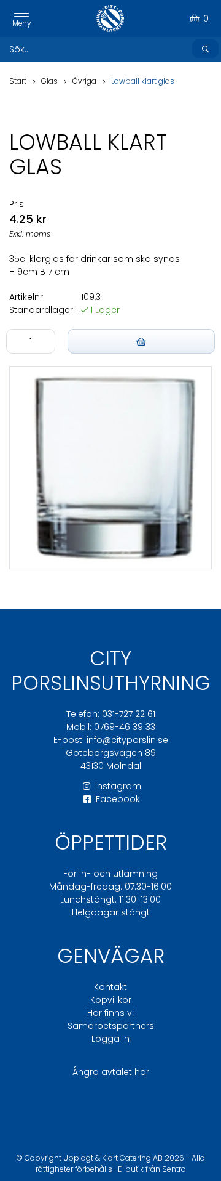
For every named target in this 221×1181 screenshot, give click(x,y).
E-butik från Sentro (152, 1169)
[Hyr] (141, 341)
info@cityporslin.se (127, 740)
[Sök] (205, 48)
